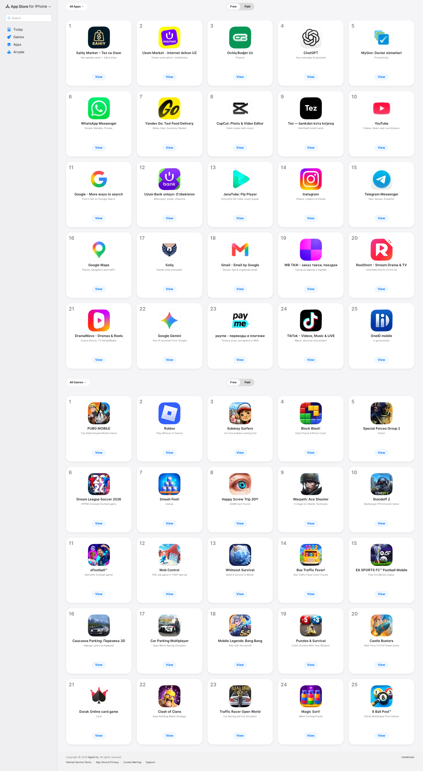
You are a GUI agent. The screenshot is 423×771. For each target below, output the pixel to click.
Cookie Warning (132, 762)
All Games (76, 382)
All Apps (75, 6)
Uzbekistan (407, 757)
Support (150, 762)
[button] (28, 29)
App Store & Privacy (107, 762)
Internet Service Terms (78, 762)
